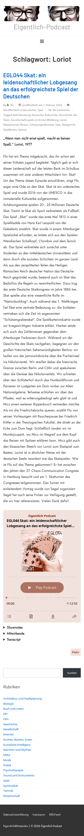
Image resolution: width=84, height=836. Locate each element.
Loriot (63, 120)
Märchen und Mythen (17, 750)
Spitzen (22, 129)
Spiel (40, 110)
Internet (8, 734)
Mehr (75, 652)
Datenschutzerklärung (15, 814)
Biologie (8, 704)
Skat (58, 124)
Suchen (72, 673)
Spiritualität (10, 786)
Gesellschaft (11, 729)
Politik (7, 765)
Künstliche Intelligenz (17, 745)
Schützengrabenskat (42, 124)
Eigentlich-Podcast (42, 26)
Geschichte (29, 110)
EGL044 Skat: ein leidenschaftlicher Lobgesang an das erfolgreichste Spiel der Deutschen (40, 86)
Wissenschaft (11, 796)
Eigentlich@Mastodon (15, 826)
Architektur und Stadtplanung (22, 698)
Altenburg (24, 115)
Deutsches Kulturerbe (45, 115)
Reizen (24, 124)
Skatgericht (68, 124)
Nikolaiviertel (11, 124)
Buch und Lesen (13, 709)
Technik (8, 791)
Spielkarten (10, 129)
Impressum (39, 814)
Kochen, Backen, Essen (17, 739)
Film (6, 719)
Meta (6, 755)
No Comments (61, 110)
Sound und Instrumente (18, 775)
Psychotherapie (13, 770)
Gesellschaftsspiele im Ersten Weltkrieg (34, 120)
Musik (7, 760)
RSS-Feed (54, 814)
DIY (5, 714)
